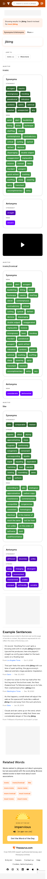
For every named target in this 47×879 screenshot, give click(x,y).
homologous (25, 510)
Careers (18, 860)
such (21, 531)
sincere (10, 223)
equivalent (31, 462)
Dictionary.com (42, 3)
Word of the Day (22, 823)
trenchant (20, 185)
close (26, 440)
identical (11, 515)
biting (9, 125)
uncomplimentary (14, 191)
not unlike (11, 526)
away (9, 569)
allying (28, 434)
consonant (25, 451)
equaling (19, 462)
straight (10, 213)
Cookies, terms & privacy (23, 864)
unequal (10, 585)
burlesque (29, 125)
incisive (10, 163)
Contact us (29, 860)
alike (9, 425)
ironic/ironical (18, 783)
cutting (20, 142)
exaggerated (13, 158)
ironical (20, 163)
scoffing (11, 180)
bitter (18, 125)
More (29, 32)
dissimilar (23, 559)
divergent (31, 569)
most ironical (24, 793)
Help (38, 860)
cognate (11, 445)
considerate (12, 393)
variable (33, 585)
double (27, 456)
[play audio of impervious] (14, 831)
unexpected (23, 110)
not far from (29, 520)
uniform (18, 478)
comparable (20, 425)
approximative (13, 493)
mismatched (12, 580)
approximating (13, 440)
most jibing (13, 24)
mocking (25, 94)
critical (10, 142)
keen (29, 163)
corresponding (13, 456)
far (8, 574)
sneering (30, 180)
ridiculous (25, 99)
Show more (24, 57)
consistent (12, 510)
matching (11, 467)
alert (17, 120)
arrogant (11, 88)
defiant (10, 147)
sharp (20, 180)
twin (9, 478)
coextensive (12, 499)
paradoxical (12, 99)
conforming (23, 445)
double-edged (27, 153)
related (32, 425)
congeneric (12, 451)
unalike (25, 580)
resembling (22, 472)
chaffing (11, 131)
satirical (30, 105)
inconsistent (18, 574)
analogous (33, 488)
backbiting (27, 120)
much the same (14, 520)
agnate (10, 434)
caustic (21, 88)
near (21, 467)
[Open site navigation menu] (4, 3)
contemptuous (13, 136)
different (11, 559)
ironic (6, 783)
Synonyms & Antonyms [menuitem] (14, 32)
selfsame (11, 531)
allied (19, 434)
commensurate (28, 499)
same (33, 472)
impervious (22, 827)
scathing (26, 174)
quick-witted (12, 174)
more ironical (9, 793)
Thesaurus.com (8, 3)
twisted (10, 110)
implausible (27, 158)
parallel (30, 467)
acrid (9, 120)
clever (21, 131)
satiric (21, 105)
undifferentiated (14, 537)
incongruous (12, 94)
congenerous (26, 504)
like (29, 783)
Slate (9, 705)
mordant (11, 169)
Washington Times (14, 691)
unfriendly (22, 585)
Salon (9, 674)
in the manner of (25, 515)
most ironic (9, 799)
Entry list (8, 860)
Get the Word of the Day (23, 838)
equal (9, 462)
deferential (26, 393)
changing (19, 569)
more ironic (9, 788)
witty (28, 191)
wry (33, 110)
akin (23, 488)
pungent (22, 169)
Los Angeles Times (13, 660)
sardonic (11, 105)
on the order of (26, 526)
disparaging (12, 153)
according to (12, 488)
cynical (30, 142)
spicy (9, 185)
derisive (20, 147)
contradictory (30, 136)
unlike (33, 559)
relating (10, 472)
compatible (12, 504)
